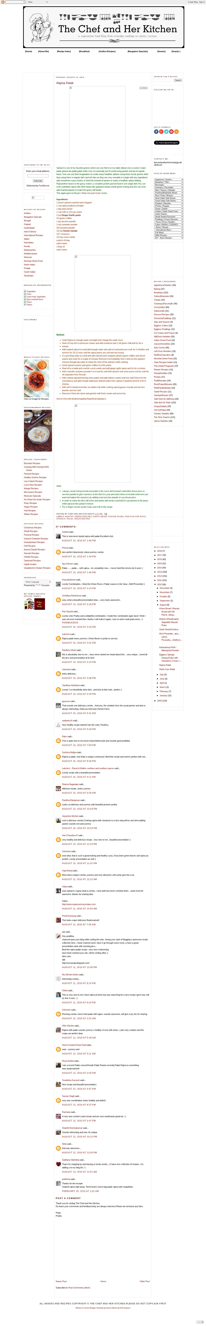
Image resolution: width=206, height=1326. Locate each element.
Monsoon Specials (32, 496)
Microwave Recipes (33, 492)
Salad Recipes (160, 391)
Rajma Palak (165, 665)
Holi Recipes (30, 546)
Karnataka (28, 242)
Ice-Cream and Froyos (164, 333)
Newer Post (61, 1281)
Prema (65, 548)
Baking (157, 289)
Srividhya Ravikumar (71, 595)
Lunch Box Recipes (33, 485)
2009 (159, 700)
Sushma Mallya (69, 752)
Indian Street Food (162, 340)
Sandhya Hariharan (71, 685)
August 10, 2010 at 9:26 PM (79, 793)
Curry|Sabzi (159, 307)
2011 (159, 580)
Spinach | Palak (64, 519)
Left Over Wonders (162, 351)
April (162, 683)
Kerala (27, 246)
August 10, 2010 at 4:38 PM (79, 678)
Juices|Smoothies (162, 344)
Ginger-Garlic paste (71, 215)
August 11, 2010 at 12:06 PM (79, 967)
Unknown (66, 669)
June (162, 679)
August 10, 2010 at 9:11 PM (79, 777)
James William (111, 1308)
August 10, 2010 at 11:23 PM (79, 844)
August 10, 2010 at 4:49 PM (79, 694)
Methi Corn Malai (167, 669)
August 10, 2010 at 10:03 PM (79, 809)
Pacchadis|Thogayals (164, 366)
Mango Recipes (31, 488)
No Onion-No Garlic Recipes (37, 499)
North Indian (29, 264)
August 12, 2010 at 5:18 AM (79, 1037)
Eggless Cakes (161, 325)
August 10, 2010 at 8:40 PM (79, 761)
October (164, 596)
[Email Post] (105, 514)
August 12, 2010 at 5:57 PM (79, 1089)
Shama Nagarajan (70, 784)
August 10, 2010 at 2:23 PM (79, 627)
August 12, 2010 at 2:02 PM (79, 1073)
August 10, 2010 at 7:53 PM (79, 745)
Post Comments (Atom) (79, 1287)
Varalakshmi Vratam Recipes (37, 568)
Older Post (145, 1281)
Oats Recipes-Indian (163, 362)
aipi (63, 932)
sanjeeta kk (67, 720)
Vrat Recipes (30, 510)
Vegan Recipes (31, 507)
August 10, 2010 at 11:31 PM (79, 863)
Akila (64, 1144)
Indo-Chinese (30, 231)
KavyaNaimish (69, 579)
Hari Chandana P (70, 835)
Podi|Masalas (160, 380)
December (165, 588)
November (165, 592)
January (164, 695)
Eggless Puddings (162, 329)
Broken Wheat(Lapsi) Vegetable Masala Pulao (169, 622)
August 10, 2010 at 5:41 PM (79, 713)
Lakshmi (66, 634)
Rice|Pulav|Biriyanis (163, 384)
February (164, 691)
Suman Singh (68, 1096)
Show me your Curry (91, 193)
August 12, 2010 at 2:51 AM (79, 1018)
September (165, 600)
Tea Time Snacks (162, 417)
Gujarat (27, 224)
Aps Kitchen (67, 564)
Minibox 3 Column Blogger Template (89, 1308)
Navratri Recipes (31, 553)
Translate (45, 585)
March (163, 687)
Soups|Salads (160, 406)
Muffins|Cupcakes (162, 355)
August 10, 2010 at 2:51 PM (79, 643)
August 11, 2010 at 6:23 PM (79, 1002)
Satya (64, 886)
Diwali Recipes (31, 531)
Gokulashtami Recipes (34, 542)
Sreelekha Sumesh (71, 1080)
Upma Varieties (161, 421)
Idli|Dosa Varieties (162, 336)
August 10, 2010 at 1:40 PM (79, 540)
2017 (159, 555)
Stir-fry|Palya (160, 410)
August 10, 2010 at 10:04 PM (79, 828)
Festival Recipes (31, 474)
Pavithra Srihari (69, 650)
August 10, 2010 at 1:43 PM (79, 556)
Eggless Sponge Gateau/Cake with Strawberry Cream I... (170, 657)
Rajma (120, 516)
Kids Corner (159, 347)
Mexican (28, 257)
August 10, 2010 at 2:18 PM (79, 604)
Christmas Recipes (33, 527)
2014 (159, 567)
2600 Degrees (124, 1308)
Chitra (65, 990)
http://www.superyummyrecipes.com (79, 904)
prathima (66, 1179)
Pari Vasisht (67, 611)
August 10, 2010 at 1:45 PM (79, 572)
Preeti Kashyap (69, 916)
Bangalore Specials (33, 217)
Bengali (27, 220)
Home (103, 1281)
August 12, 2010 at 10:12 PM (79, 1136)
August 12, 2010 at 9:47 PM (79, 1120)
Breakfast (158, 292)
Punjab (27, 268)
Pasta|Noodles (160, 373)
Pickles (157, 377)
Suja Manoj (67, 870)
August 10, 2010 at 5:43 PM (79, 729)
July (162, 674)
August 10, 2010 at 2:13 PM (79, 588)
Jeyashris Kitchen (70, 816)
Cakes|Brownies (161, 296)
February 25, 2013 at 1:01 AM (80, 1191)
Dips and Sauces (162, 322)
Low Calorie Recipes (33, 481)
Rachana (66, 1112)
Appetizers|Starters (163, 285)
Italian (26, 239)
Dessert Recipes (161, 314)
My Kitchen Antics (70, 974)
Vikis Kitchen (68, 1025)
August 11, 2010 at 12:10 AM (79, 879)
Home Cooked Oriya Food (74, 1045)
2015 (159, 563)
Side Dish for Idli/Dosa (164, 399)
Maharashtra (30, 250)
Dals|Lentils (159, 311)
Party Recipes (30, 503)
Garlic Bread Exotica (168, 629)
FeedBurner (44, 185)
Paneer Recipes (161, 369)
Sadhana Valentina (70, 1160)
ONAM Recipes (31, 557)
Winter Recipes (31, 514)
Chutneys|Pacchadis (163, 303)
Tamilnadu (28, 275)
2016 (159, 559)
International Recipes (33, 235)
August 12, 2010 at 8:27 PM (79, 1105)
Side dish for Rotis (135, 516)
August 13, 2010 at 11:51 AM (79, 1172)
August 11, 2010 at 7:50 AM (79, 924)
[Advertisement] (103, 61)
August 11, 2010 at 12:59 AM (79, 908)
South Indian (29, 272)
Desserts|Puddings (163, 318)
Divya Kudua (68, 1061)
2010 (159, 584)
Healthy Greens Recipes (35, 477)
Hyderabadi (29, 228)
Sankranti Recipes (32, 560)
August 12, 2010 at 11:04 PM (79, 1152)
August (163, 605)
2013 (159, 572)
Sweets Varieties (161, 413)
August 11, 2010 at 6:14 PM (79, 983)
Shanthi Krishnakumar (72, 1128)
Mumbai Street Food (33, 261)
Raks (64, 736)
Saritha (65, 532)
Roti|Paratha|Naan (162, 388)
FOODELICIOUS (70, 622)
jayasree (66, 701)
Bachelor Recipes (32, 463)
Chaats (157, 300)
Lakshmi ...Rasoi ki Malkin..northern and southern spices (88, 768)
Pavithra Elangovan (71, 800)
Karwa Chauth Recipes (34, 549)
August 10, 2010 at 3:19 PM (79, 662)
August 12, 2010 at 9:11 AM (79, 1053)
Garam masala (70, 231)
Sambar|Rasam (161, 395)
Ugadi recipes (30, 564)
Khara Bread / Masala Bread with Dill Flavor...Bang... (169, 611)
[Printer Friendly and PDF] (144, 89)
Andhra (27, 213)
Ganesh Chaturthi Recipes (36, 538)
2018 (159, 551)
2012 (159, 576)
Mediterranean (30, 253)
